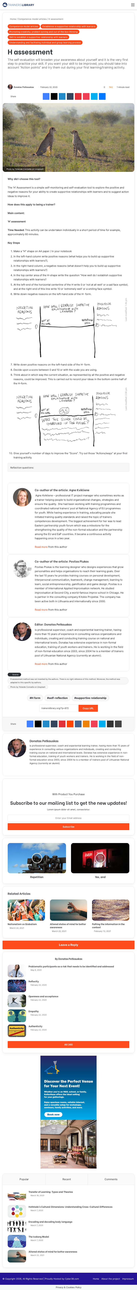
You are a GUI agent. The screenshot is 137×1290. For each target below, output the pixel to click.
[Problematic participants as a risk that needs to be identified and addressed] (17, 971)
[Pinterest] (78, 96)
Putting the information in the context (108, 925)
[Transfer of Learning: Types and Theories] (17, 1196)
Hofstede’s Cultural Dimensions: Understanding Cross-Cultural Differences (70, 1206)
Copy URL (88, 708)
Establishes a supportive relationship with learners (68, 26)
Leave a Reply (68, 945)
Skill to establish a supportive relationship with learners (38, 37)
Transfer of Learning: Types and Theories (51, 1191)
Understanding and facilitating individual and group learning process (45, 42)
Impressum (128, 1278)
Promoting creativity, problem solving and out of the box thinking (44, 31)
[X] (54, 96)
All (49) (68, 1044)
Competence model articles (32, 19)
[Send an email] (35, 87)
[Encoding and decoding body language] (17, 1226)
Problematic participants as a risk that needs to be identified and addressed (71, 966)
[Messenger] (102, 96)
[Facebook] (46, 96)
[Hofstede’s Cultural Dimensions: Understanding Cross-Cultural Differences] (17, 1211)
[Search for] (127, 6)
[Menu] (132, 6)
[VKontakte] (78, 724)
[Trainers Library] (18, 4)
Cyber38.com (72, 1278)
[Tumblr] (70, 96)
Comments (111, 1179)
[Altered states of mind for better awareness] (68, 910)
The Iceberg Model (39, 1236)
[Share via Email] (110, 724)
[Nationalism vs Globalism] (26, 910)
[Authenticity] (17, 1030)
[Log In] (121, 6)
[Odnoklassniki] (86, 724)
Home (12, 19)
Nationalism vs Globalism (22, 924)
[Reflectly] (17, 986)
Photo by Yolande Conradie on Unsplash (27, 687)
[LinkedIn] (62, 96)
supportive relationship (91, 698)
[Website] (32, 769)
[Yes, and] (100, 858)
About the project (110, 1278)
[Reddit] (70, 724)
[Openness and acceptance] (17, 1001)
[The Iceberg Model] (17, 1241)
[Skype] (94, 96)
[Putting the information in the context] (110, 910)
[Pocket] (86, 96)
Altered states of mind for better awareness (68, 925)
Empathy (34, 1011)
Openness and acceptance (43, 996)
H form (35, 698)
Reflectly (34, 981)
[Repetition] (37, 858)
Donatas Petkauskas (24, 87)
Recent (66, 1179)
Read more (41, 546)
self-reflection (58, 698)
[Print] (118, 724)
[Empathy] (17, 1015)
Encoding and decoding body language (50, 1221)
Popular (24, 1179)
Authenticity (35, 1026)
